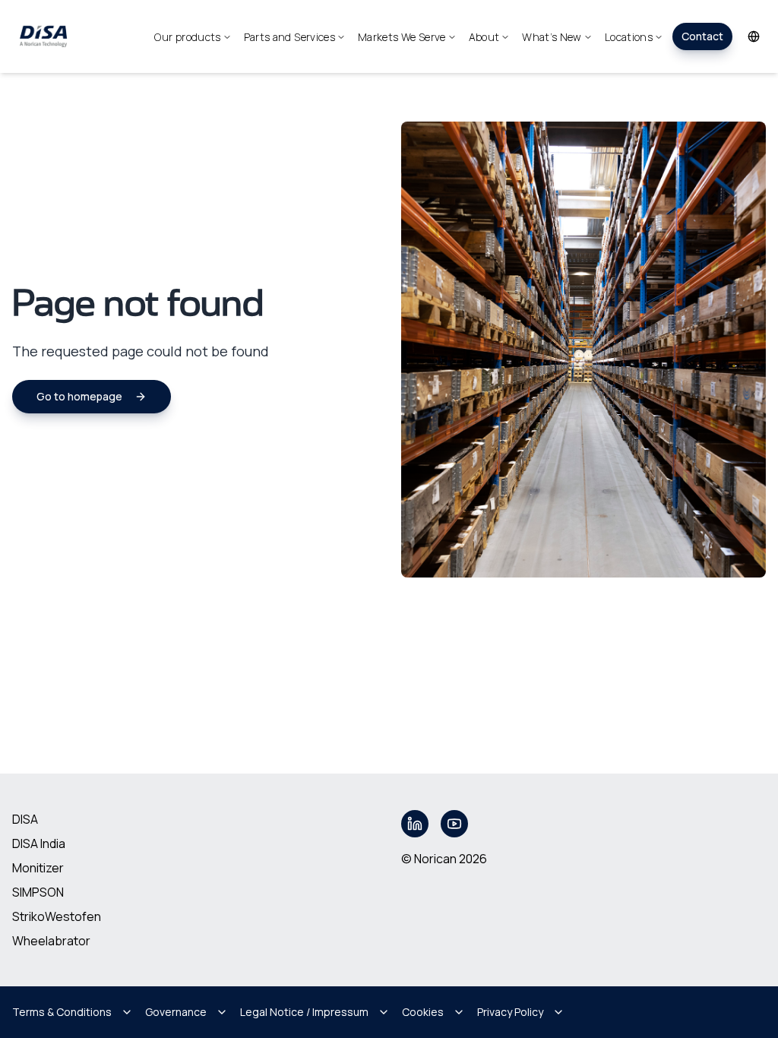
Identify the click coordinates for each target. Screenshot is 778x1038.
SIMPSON (38, 892)
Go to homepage (79, 396)
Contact (702, 36)
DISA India (38, 843)
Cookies (423, 1012)
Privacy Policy (510, 1012)
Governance (176, 1012)
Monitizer (38, 867)
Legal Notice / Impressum (304, 1012)
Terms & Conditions (62, 1012)
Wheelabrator (51, 940)
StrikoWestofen (56, 916)
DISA (25, 819)
